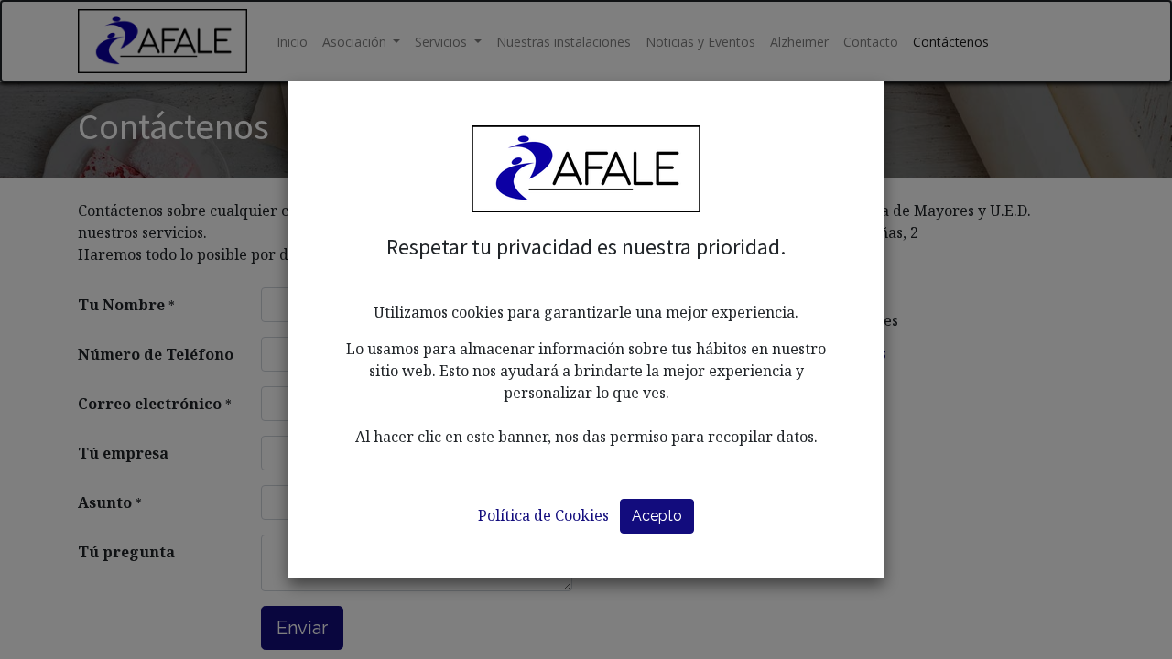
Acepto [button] (657, 515)
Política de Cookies (543, 515)
